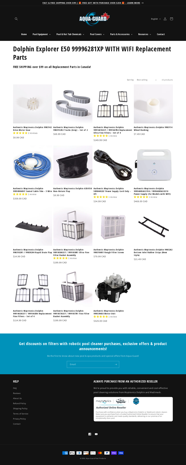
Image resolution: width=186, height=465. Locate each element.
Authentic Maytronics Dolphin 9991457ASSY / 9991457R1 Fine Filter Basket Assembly (71, 313)
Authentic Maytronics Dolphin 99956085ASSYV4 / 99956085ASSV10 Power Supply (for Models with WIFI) (152, 191)
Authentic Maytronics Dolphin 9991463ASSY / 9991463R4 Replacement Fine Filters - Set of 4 (32, 313)
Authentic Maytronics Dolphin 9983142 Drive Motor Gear (32, 128)
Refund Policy (19, 403)
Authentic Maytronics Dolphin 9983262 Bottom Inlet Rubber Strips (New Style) (153, 252)
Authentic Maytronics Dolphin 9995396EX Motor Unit (109, 312)
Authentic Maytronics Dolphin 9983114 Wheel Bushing (153, 128)
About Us (17, 398)
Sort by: (130, 79)
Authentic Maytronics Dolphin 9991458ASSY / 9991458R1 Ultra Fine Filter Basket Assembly (71, 252)
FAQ (15, 388)
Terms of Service (20, 413)
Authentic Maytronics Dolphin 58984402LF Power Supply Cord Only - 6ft (112, 191)
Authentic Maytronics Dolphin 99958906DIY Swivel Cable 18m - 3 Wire (32, 190)
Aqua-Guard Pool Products (96, 458)
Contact (16, 424)
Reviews (16, 393)
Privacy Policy (19, 418)
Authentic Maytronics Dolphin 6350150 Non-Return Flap (72, 190)
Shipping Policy (20, 408)
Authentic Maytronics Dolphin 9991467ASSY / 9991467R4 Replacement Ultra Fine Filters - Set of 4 (113, 130)
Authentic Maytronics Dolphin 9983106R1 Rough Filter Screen (109, 251)
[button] (16, 19)
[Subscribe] (116, 364)
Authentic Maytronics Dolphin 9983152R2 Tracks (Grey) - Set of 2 (70, 128)
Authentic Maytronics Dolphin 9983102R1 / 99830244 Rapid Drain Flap (32, 251)
